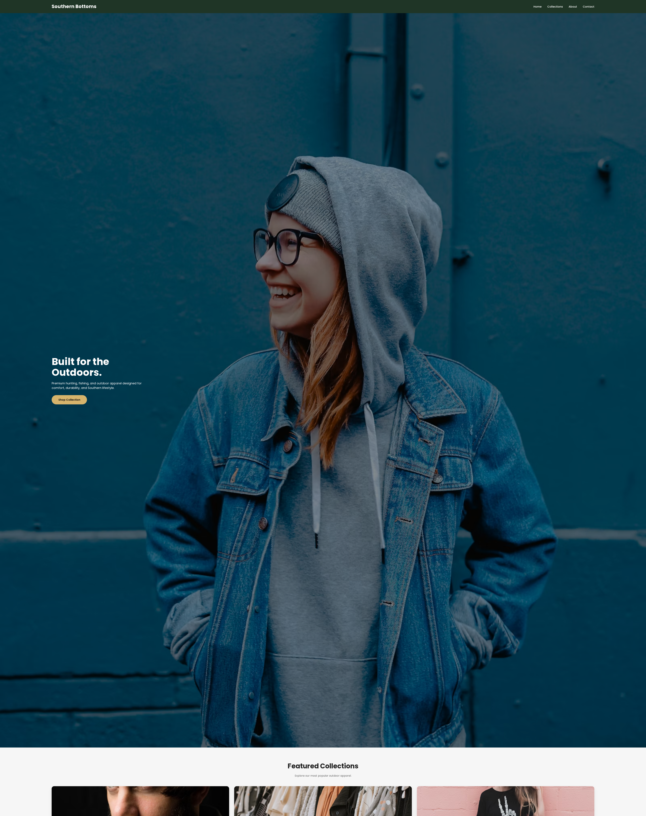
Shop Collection (69, 400)
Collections (555, 7)
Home (537, 7)
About (573, 7)
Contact (588, 7)
